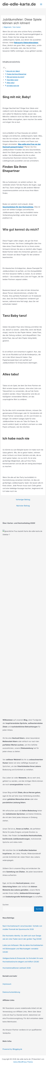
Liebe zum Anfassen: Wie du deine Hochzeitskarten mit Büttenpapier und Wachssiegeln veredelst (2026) (23, 948)
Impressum (7, 984)
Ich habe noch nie (13, 86)
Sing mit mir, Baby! (13, 71)
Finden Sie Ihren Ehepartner (16, 74)
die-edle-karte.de (19, 4)
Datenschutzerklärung (11, 992)
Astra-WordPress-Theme (23, 1062)
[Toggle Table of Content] (4, 68)
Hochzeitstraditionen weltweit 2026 (17, 968)
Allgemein (7, 27)
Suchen (6, 905)
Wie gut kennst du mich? (15, 77)
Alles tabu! (10, 83)
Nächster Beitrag (23, 506)
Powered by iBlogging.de (12, 1049)
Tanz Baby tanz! (12, 80)
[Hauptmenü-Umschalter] (41, 4)
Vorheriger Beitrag (23, 500)
